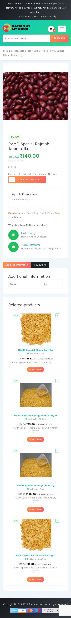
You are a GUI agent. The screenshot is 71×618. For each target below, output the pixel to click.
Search (60, 38)
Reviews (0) (40, 264)
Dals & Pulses (41, 50)
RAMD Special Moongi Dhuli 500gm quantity (35, 427)
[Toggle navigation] (62, 29)
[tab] (17, 265)
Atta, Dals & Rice (22, 50)
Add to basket (31, 179)
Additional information (16, 264)
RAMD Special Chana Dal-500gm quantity (35, 567)
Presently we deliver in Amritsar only (37, 16)
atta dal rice (14, 217)
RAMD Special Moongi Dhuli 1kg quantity (35, 497)
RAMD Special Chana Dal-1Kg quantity (31, 362)
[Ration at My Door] (16, 27)
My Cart (54, 30)
